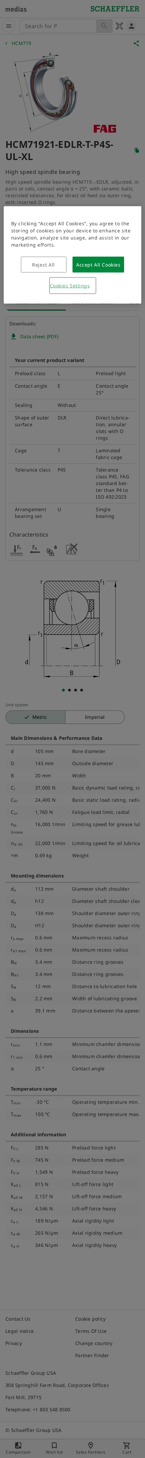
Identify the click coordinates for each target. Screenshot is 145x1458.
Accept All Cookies (98, 264)
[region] (73, 254)
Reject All (43, 264)
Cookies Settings (70, 285)
